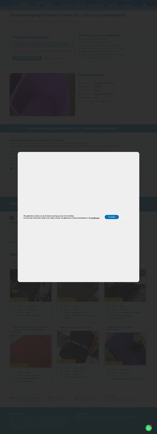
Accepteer (111, 217)
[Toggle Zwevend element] (149, 428)
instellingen (95, 218)
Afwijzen (126, 217)
